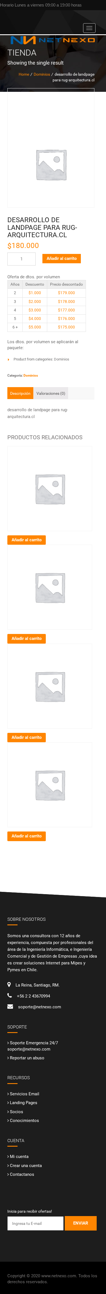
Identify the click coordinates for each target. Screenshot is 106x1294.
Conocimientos (24, 1120)
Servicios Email (24, 1093)
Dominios (61, 359)
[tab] (20, 393)
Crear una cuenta (26, 1165)
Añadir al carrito (62, 258)
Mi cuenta (19, 1156)
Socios (16, 1111)
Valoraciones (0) (50, 393)
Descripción (20, 393)
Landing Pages (23, 1102)
